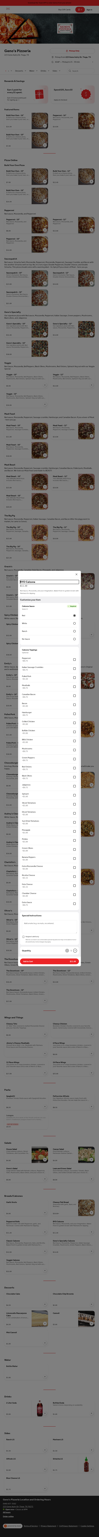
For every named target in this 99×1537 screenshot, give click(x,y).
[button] (49, 961)
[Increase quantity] (75, 951)
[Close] (76, 574)
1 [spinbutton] (71, 950)
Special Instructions (32, 915)
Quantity (26, 950)
